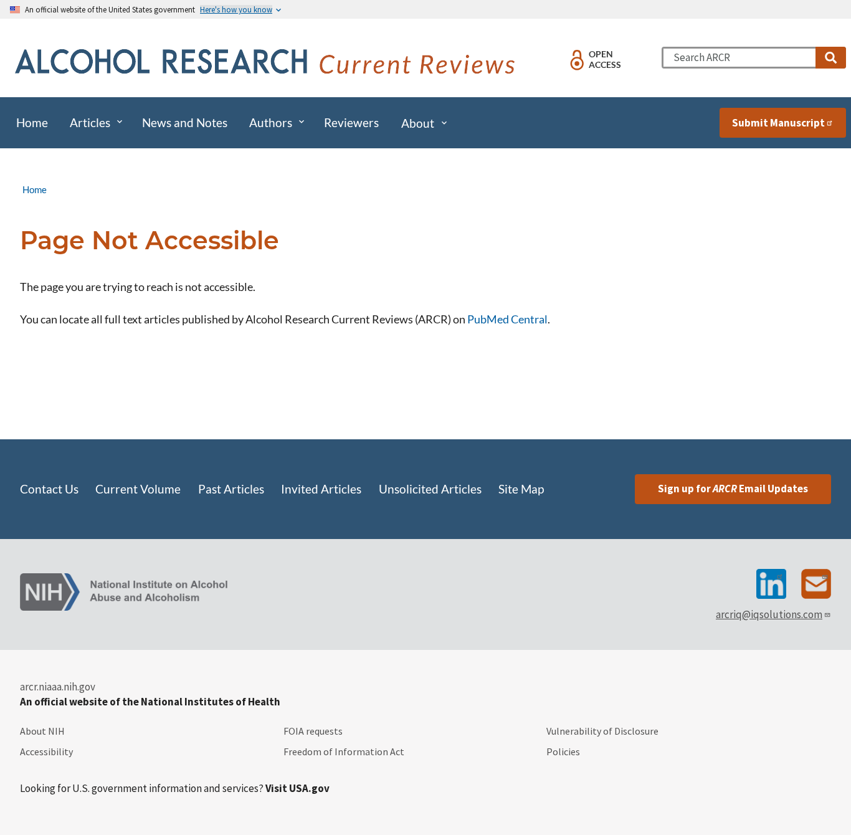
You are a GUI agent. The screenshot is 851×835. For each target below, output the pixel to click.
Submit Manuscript (778, 123)
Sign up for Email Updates (733, 488)
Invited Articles (321, 489)
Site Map (521, 489)
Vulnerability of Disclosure (602, 731)
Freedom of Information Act (343, 751)
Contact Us (49, 489)
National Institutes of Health (210, 702)
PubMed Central (507, 319)
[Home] (267, 63)
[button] (830, 58)
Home (34, 189)
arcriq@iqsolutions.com (769, 614)
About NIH (42, 731)
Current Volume (138, 489)
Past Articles (231, 489)
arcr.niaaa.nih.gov (57, 687)
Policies (563, 751)
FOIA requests (313, 731)
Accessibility (46, 751)
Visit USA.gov (297, 788)
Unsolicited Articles (430, 489)
